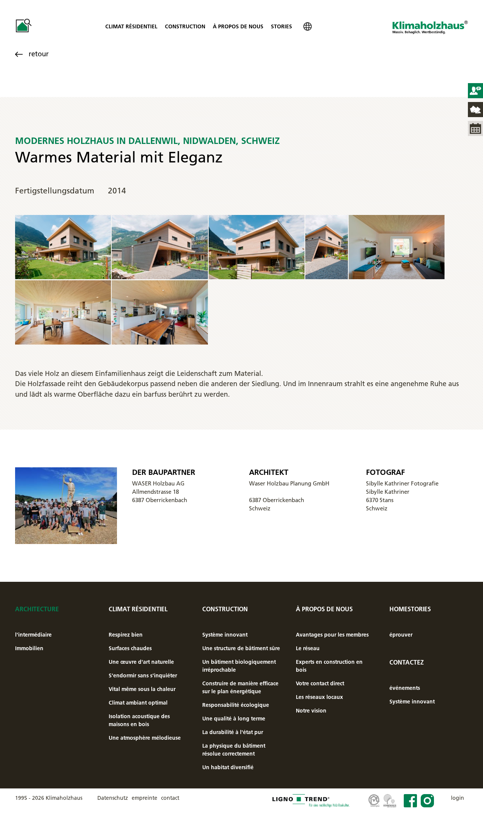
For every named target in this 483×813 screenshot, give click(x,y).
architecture (37, 609)
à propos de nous (238, 26)
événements (404, 688)
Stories (281, 26)
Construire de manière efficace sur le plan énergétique (240, 687)
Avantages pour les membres (332, 634)
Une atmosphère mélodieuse (145, 737)
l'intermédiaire (33, 634)
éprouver (400, 634)
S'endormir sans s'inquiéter (143, 675)
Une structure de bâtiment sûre (241, 648)
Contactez (406, 662)
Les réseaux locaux (319, 697)
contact (170, 797)
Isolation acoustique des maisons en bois (139, 720)
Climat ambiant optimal (138, 702)
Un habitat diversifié (228, 767)
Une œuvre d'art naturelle (141, 661)
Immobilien (29, 648)
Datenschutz (112, 797)
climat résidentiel (131, 26)
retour (39, 53)
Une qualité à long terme (233, 718)
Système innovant (225, 634)
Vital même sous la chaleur (142, 689)
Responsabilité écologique (235, 705)
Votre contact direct (320, 683)
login (457, 797)
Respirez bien (126, 634)
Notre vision (311, 710)
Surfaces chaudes (130, 648)
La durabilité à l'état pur (232, 732)
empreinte (144, 797)
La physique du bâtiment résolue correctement (233, 749)
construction (185, 26)
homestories (410, 609)
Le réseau (308, 648)
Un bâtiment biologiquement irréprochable (239, 665)
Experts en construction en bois (329, 665)
